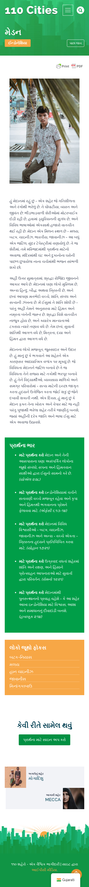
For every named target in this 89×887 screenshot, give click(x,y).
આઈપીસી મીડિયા (44, 870)
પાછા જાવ (76, 43)
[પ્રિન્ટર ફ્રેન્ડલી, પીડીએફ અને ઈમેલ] (69, 68)
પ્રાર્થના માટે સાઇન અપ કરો (44, 739)
